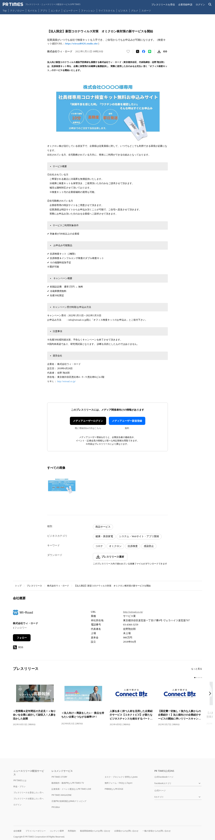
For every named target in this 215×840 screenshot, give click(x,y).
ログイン (200, 4)
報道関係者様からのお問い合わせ (95, 830)
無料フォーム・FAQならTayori (118, 782)
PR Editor (56, 807)
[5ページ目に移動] (201, 677)
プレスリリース (34, 585)
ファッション (88, 10)
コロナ (99, 546)
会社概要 (17, 830)
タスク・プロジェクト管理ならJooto (121, 776)
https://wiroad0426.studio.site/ (81, 43)
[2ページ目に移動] (196, 677)
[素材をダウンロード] (159, 51)
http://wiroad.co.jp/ (66, 381)
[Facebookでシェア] (143, 51)
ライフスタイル (106, 10)
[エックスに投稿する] (137, 51)
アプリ (43, 10)
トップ (18, 585)
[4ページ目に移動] (199, 677)
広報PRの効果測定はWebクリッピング (69, 801)
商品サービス (103, 526)
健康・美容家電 (104, 536)
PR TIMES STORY (59, 776)
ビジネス (123, 10)
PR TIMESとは (19, 780)
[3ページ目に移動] (198, 677)
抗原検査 (133, 546)
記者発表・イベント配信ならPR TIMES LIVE (71, 789)
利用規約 (72, 830)
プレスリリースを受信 (163, 4)
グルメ (134, 10)
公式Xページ (160, 790)
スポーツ (146, 10)
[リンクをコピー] (165, 51)
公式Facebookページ (163, 776)
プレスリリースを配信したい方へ (28, 798)
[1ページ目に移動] (194, 677)
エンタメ (55, 10)
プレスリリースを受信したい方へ (28, 792)
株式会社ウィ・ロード (58, 585)
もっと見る (196, 668)
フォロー (22, 637)
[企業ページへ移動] (23, 613)
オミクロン (115, 546)
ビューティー (70, 10)
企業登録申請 (185, 4)
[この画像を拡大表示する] (61, 486)
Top (5, 10)
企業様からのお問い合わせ (126, 830)
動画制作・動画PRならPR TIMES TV (68, 782)
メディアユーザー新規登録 (127, 420)
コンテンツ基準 (57, 830)
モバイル (32, 10)
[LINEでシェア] (149, 51)
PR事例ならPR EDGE (114, 789)
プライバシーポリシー (36, 830)
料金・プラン (19, 786)
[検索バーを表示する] (210, 4)
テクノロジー (17, 10)
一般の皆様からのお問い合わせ (156, 830)
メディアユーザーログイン (88, 420)
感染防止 (149, 546)
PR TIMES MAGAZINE (62, 795)
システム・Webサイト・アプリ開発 (139, 536)
